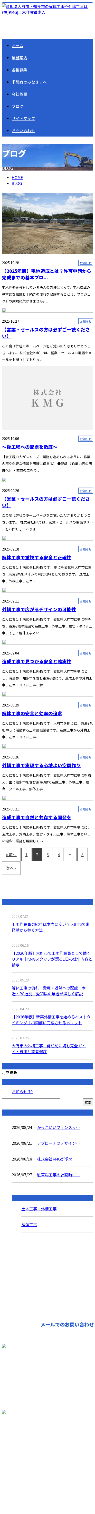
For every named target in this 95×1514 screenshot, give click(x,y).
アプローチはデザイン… (58, 1143)
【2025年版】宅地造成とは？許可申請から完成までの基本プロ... (46, 274)
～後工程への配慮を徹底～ (29, 446)
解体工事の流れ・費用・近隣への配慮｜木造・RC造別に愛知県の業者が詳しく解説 (49, 991)
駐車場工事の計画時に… (58, 1175)
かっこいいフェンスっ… (58, 1127)
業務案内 (19, 57)
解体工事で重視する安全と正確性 (36, 557)
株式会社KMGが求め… (56, 1159)
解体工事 (29, 1224)
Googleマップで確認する (25, 1447)
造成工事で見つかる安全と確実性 (36, 661)
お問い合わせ (23, 130)
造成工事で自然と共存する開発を (36, 817)
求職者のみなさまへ (29, 82)
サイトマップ (23, 118)
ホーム (17, 45)
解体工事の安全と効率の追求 (32, 713)
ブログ (17, 106)
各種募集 (19, 70)
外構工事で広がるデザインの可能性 (39, 609)
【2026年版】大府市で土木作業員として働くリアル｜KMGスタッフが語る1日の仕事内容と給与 (52, 959)
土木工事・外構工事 (39, 1209)
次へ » (11, 868)
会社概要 (19, 94)
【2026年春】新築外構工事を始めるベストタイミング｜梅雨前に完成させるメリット (51, 1019)
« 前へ (11, 854)
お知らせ (86, 263)
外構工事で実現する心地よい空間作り (41, 765)
